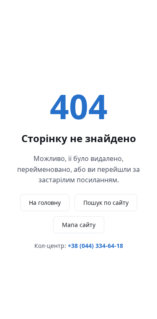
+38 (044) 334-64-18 (95, 246)
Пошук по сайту (106, 203)
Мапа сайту (78, 225)
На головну (45, 203)
